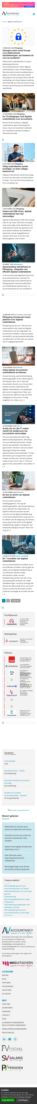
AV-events (6, 994)
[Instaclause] (11, 706)
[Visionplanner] (12, 659)
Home (4, 22)
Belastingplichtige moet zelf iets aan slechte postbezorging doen (17, 867)
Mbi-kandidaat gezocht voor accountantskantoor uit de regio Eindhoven (16, 911)
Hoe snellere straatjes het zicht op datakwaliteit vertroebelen (26, 686)
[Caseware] (11, 622)
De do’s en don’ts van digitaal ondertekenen (16, 496)
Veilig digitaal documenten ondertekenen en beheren (15, 371)
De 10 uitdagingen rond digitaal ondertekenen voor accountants (17, 117)
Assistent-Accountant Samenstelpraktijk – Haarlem (15, 792)
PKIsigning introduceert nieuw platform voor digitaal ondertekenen (17, 319)
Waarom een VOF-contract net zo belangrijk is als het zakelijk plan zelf (25, 706)
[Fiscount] (12, 640)
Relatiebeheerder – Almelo (14, 769)
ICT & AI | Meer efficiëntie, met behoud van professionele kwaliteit (24, 622)
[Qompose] (12, 699)
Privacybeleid (8, 1033)
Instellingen (23, 1100)
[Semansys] (12, 713)
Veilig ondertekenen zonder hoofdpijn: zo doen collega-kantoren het (15, 169)
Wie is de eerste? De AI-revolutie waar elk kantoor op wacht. (26, 679)
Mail (10, 1039)
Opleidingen (7, 986)
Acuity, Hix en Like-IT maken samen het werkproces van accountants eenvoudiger (16, 431)
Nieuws (5, 975)
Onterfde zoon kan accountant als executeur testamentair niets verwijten (18, 838)
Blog (4, 979)
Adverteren (7, 1008)
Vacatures (6, 990)
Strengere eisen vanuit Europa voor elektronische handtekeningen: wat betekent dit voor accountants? (18, 54)
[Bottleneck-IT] (12, 679)
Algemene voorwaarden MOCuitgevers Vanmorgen (14, 1023)
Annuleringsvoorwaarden (14, 1029)
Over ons (6, 1004)
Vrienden (6, 1011)
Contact (6, 1015)
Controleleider (9, 760)
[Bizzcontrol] (12, 686)
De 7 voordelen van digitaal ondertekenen (15, 559)
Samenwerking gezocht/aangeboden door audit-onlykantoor (17, 898)
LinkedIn (4, 1039)
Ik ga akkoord (8, 1100)
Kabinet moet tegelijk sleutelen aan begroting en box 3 (18, 848)
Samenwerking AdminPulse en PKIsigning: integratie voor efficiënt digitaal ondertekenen (17, 269)
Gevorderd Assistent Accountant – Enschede (17, 780)
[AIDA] (12, 673)
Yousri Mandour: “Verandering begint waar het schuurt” (26, 659)
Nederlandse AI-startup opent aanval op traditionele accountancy (18, 828)
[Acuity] (12, 666)
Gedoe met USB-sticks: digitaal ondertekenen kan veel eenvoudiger (17, 213)
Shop (4, 1019)
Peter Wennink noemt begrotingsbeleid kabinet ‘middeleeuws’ (14, 858)
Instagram (15, 1039)
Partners (6, 983)
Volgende (15, 601)
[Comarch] (12, 693)
